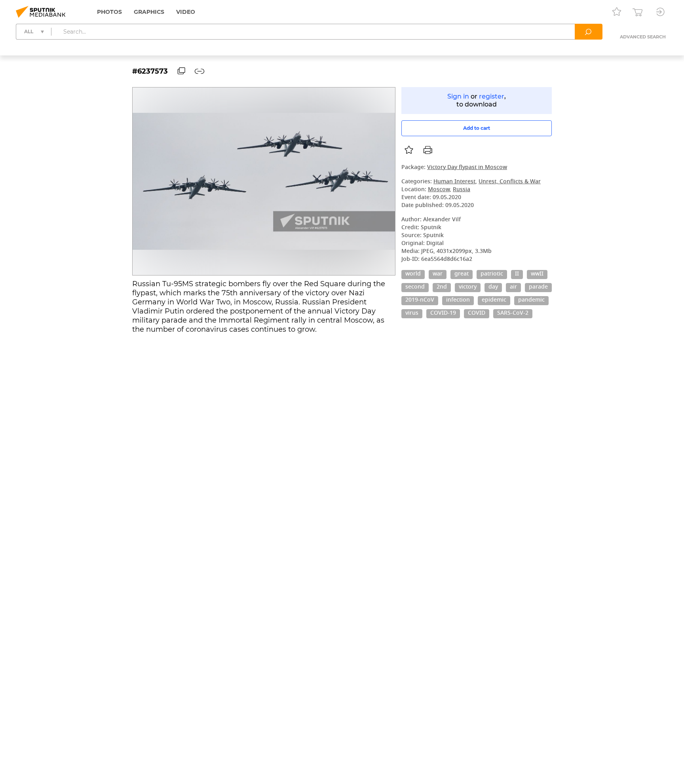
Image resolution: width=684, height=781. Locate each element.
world (413, 274)
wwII (537, 274)
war (438, 274)
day (493, 287)
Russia (461, 189)
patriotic (492, 274)
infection (458, 300)
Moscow (439, 189)
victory (468, 287)
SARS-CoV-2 (512, 313)
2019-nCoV (419, 300)
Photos (109, 11)
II (517, 274)
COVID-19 (443, 313)
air (513, 287)
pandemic (531, 300)
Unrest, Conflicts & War (510, 181)
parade (538, 287)
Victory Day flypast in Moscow (467, 167)
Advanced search (643, 37)
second (415, 287)
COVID (476, 313)
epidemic (494, 300)
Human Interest (454, 181)
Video (185, 11)
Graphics (149, 11)
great (461, 274)
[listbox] (408, 150)
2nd (442, 287)
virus (411, 313)
